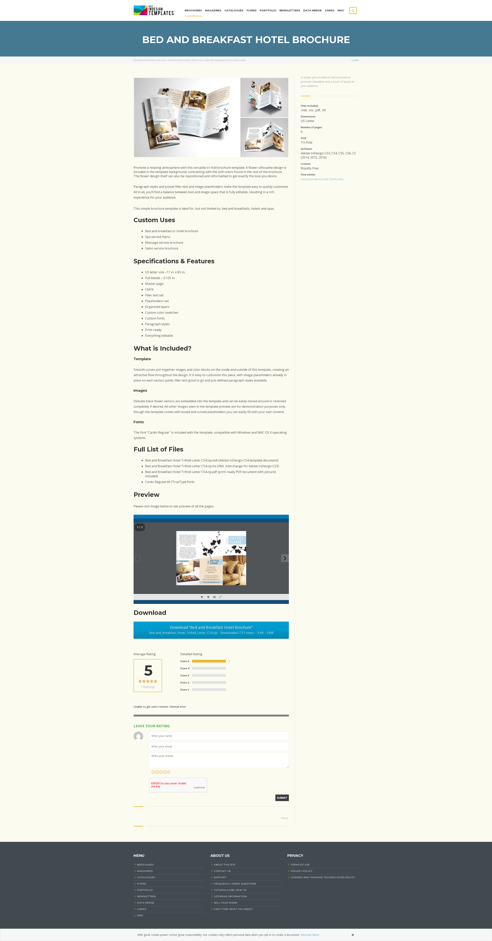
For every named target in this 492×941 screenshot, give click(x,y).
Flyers (252, 10)
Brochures (193, 10)
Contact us (222, 871)
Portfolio (268, 10)
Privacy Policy (301, 871)
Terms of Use (300, 864)
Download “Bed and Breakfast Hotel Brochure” (211, 630)
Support (220, 877)
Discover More (310, 935)
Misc (340, 10)
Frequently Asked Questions (235, 883)
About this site (225, 864)
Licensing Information (230, 896)
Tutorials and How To (230, 890)
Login (355, 60)
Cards (329, 10)
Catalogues (234, 10)
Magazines (213, 10)
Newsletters (289, 10)
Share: (284, 818)
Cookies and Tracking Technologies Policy (323, 877)
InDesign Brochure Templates (323, 179)
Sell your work (225, 902)
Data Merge (312, 10)
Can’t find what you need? (233, 909)
